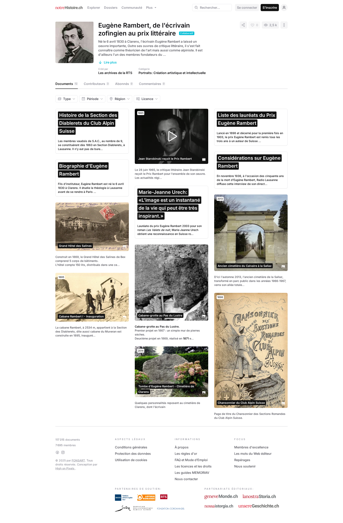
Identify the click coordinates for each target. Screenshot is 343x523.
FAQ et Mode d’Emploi (191, 460)
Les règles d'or (186, 454)
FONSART (78, 460)
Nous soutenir (245, 466)
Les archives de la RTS (115, 73)
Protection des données (133, 454)
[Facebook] (57, 452)
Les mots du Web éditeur (253, 454)
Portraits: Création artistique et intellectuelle (172, 73)
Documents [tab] (66, 84)
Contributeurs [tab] (96, 84)
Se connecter (247, 8)
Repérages (242, 460)
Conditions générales (131, 447)
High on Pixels (65, 468)
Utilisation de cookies (131, 460)
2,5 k (273, 25)
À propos (182, 447)
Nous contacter (186, 479)
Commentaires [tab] (152, 84)
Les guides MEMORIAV (192, 473)
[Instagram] (63, 452)
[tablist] (171, 84)
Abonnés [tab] (123, 84)
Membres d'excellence (251, 447)
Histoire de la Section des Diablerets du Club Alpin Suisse (88, 123)
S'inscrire (270, 8)
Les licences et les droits (193, 466)
